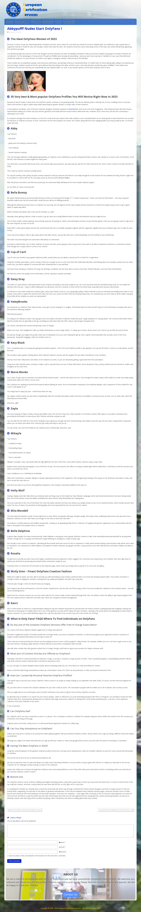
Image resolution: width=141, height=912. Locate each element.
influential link (73, 109)
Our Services (21, 22)
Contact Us (69, 22)
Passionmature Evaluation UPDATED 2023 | (115, 810)
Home (9, 22)
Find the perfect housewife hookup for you (25, 810)
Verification (48, 22)
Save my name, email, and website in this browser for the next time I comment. (37, 856)
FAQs (58, 22)
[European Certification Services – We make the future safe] (26, 16)
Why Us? (36, 22)
